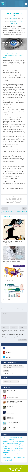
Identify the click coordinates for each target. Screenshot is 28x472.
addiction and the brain (9, 437)
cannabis (11, 440)
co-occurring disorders (13, 441)
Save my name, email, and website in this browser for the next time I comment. (13, 331)
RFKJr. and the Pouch (11, 396)
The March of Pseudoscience (11, 261)
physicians (15, 453)
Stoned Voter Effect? (9, 280)
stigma (12, 459)
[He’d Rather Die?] (4, 418)
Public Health (13, 429)
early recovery (9, 446)
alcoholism (19, 437)
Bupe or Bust (6, 299)
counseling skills (14, 443)
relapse (13, 457)
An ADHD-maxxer (10, 412)
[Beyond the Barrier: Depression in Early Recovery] (14, 229)
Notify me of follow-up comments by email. (13, 334)
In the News (13, 407)
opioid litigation (18, 450)
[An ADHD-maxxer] (4, 412)
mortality (12, 450)
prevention (12, 455)
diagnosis (12, 445)
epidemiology (15, 446)
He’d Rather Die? (10, 417)
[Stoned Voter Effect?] (14, 271)
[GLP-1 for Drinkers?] (4, 391)
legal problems (12, 448)
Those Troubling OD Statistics (12, 427)
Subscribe (6, 370)
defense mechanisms (6, 445)
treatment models (15, 460)
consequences (7, 443)
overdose (11, 453)
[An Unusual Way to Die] (4, 407)
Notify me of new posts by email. (10, 337)
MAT (11, 21)
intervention (7, 448)
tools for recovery (9, 460)
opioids (15, 21)
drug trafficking (18, 445)
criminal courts (21, 443)
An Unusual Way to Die (11, 406)
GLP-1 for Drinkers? (11, 390)
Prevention (12, 423)
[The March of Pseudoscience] (14, 253)
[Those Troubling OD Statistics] (4, 428)
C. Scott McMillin (13, 18)
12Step (4, 437)
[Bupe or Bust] (14, 290)
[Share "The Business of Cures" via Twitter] (10, 198)
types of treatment (21, 460)
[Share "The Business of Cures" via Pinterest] (12, 198)
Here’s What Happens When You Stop (14, 401)
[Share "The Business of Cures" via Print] (20, 198)
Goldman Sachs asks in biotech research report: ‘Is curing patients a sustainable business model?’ (14, 55)
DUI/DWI (5, 446)
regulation (8, 457)
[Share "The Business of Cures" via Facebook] (7, 198)
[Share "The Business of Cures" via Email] (18, 198)
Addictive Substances (14, 397)
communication (21, 441)
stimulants (14, 459)
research (18, 457)
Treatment (12, 391)
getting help (20, 446)
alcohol (15, 437)
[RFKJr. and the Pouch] (4, 396)
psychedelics (17, 455)
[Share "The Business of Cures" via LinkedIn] (15, 198)
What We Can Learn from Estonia (13, 422)
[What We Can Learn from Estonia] (4, 423)
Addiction (12, 413)
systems (18, 459)
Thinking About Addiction (10, 20)
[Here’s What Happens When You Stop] (4, 402)
